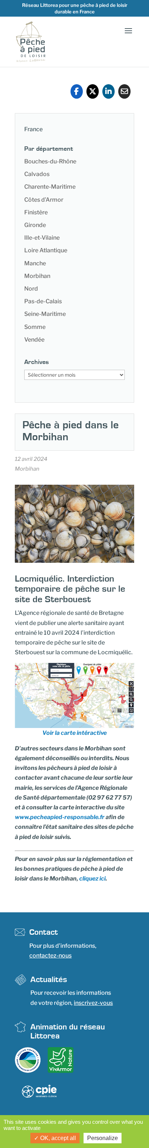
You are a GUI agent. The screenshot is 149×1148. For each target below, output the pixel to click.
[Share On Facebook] (77, 91)
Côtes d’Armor (43, 199)
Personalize (102, 1138)
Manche (35, 263)
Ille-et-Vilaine (42, 237)
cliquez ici (92, 878)
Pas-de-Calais (43, 301)
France (33, 129)
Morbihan (37, 276)
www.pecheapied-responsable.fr (60, 817)
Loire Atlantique (45, 250)
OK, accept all (57, 1138)
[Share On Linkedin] (108, 91)
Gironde (35, 225)
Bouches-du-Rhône (50, 161)
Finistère (36, 212)
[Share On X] (92, 91)
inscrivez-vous (93, 1002)
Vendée (34, 339)
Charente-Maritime (50, 186)
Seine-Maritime (45, 313)
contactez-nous (50, 955)
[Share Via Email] (124, 91)
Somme (35, 327)
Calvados (37, 174)
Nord (31, 288)
